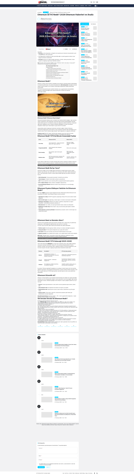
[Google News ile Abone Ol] (41, 49)
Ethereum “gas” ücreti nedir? (45, 305)
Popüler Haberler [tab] (84, 24)
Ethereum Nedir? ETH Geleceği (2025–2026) (54, 75)
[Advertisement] (57, 432)
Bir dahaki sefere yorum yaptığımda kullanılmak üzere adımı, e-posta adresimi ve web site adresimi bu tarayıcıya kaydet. (57, 464)
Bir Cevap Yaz (41, 443)
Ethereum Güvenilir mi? (50, 76)
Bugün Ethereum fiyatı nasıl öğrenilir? (46, 309)
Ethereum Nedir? (49, 67)
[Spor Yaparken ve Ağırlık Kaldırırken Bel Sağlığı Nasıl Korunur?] (89, 50)
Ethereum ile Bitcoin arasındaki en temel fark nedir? (49, 313)
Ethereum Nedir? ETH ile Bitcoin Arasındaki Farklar (56, 69)
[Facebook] (94, 473)
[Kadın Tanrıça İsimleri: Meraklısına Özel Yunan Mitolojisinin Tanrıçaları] (89, 45)
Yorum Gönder (41, 467)
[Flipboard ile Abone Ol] (48, 49)
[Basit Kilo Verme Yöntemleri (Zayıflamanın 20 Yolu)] (89, 78)
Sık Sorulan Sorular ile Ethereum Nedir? (53, 77)
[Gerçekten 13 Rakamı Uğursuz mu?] (89, 62)
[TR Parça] (43, 2)
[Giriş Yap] (94, 2)
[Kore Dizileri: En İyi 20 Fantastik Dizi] (89, 73)
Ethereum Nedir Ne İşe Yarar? (52, 71)
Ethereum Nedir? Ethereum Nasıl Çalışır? (54, 68)
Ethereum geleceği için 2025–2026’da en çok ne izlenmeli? (51, 317)
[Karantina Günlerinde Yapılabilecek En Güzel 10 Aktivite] (89, 67)
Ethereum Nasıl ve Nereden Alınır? (52, 73)
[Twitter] (97, 473)
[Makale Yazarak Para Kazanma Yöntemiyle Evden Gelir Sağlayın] (89, 34)
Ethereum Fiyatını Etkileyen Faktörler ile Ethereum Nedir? (57, 72)
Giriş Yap (48, 467)
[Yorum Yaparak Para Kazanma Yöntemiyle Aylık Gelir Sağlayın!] (89, 56)
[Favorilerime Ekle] (70, 49)
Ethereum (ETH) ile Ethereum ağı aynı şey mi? (48, 300)
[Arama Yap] (91, 2)
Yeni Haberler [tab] (93, 24)
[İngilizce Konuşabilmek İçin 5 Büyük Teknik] (89, 39)
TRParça (42, 18)
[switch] (96, 5)
